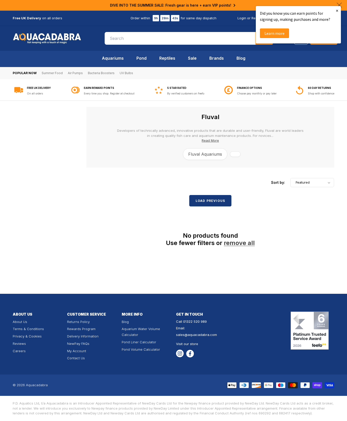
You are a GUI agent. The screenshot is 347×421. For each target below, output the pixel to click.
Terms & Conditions (28, 329)
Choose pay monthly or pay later (257, 93)
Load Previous (210, 201)
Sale (192, 58)
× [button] (337, 10)
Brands (216, 58)
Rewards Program (81, 329)
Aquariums (113, 58)
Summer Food (52, 73)
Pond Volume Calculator (141, 349)
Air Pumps (75, 73)
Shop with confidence (321, 93)
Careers (19, 351)
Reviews (19, 344)
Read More (210, 140)
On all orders (35, 93)
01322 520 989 (195, 321)
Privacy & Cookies (27, 336)
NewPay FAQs (78, 344)
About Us (20, 322)
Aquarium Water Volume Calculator (141, 332)
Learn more (274, 33)
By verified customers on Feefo (185, 93)
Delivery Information (83, 336)
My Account (76, 351)
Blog (240, 58)
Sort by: (278, 182)
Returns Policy (78, 322)
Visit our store (187, 344)
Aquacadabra (37, 385)
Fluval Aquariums (205, 154)
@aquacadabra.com (200, 335)
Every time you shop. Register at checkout (109, 93)
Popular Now (25, 73)
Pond (141, 58)
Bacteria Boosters (101, 73)
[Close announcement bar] (339, 5)
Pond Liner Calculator (139, 342)
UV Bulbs (126, 73)
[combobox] (189, 38)
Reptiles (167, 58)
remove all (239, 243)
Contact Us (76, 358)
